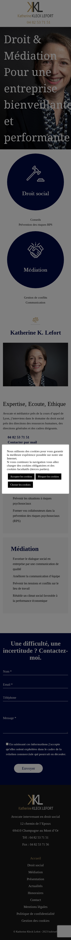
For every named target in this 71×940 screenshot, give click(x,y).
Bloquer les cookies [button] (48, 476)
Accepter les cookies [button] (21, 476)
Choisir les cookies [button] (20, 484)
